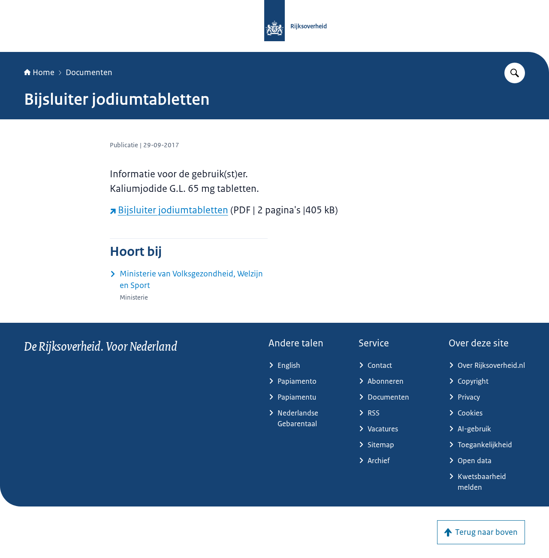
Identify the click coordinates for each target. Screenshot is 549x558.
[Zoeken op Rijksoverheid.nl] (514, 73)
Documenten (89, 72)
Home (43, 72)
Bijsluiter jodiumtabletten (173, 210)
